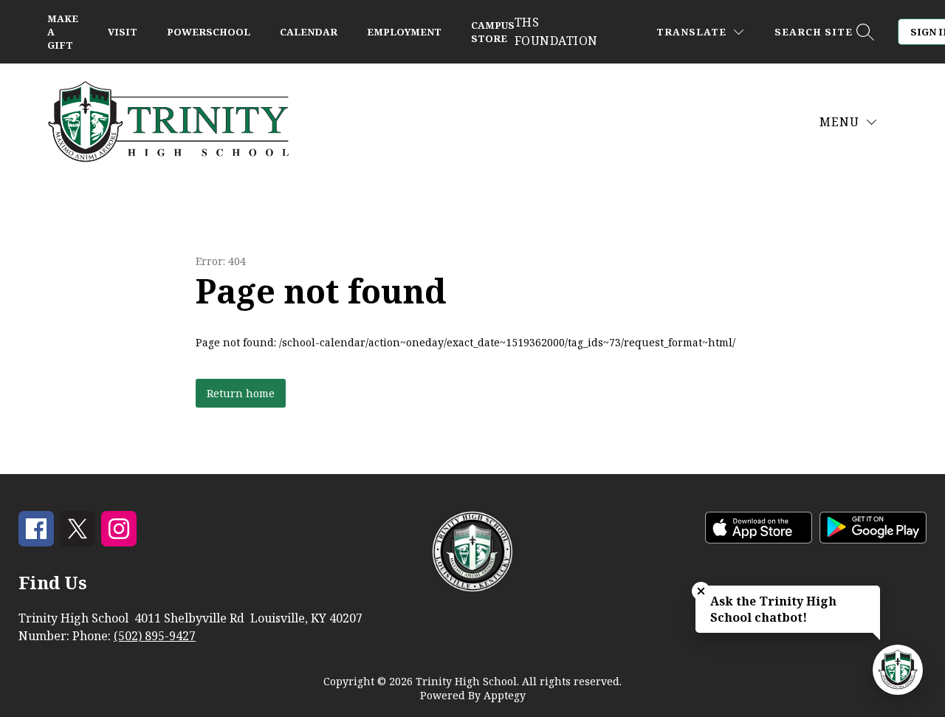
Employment (404, 31)
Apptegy (505, 695)
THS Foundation (556, 31)
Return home (241, 393)
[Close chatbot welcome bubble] (701, 591)
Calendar (308, 31)
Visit (122, 31)
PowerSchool (208, 31)
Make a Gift (62, 32)
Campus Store (493, 31)
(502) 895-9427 (155, 636)
